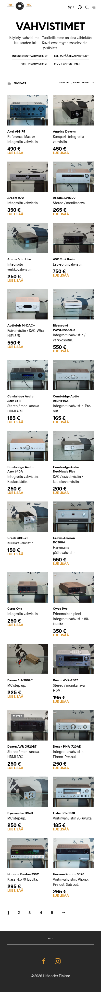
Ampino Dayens (64, 131)
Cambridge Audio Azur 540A (66, 399)
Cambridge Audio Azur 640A (20, 469)
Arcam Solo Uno (19, 259)
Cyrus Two (60, 608)
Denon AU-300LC (20, 680)
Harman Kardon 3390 (68, 874)
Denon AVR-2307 (65, 680)
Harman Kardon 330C (23, 874)
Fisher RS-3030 (64, 813)
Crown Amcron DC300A (64, 540)
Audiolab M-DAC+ (21, 325)
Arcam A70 (15, 198)
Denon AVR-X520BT (22, 746)
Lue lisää (15, 153)
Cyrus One (14, 608)
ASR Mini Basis (64, 259)
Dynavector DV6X (20, 813)
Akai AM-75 (16, 131)
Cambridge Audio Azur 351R (20, 399)
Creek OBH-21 (17, 538)
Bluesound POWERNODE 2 (64, 328)
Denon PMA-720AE (67, 746)
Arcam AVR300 (64, 198)
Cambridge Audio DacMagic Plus (66, 469)
